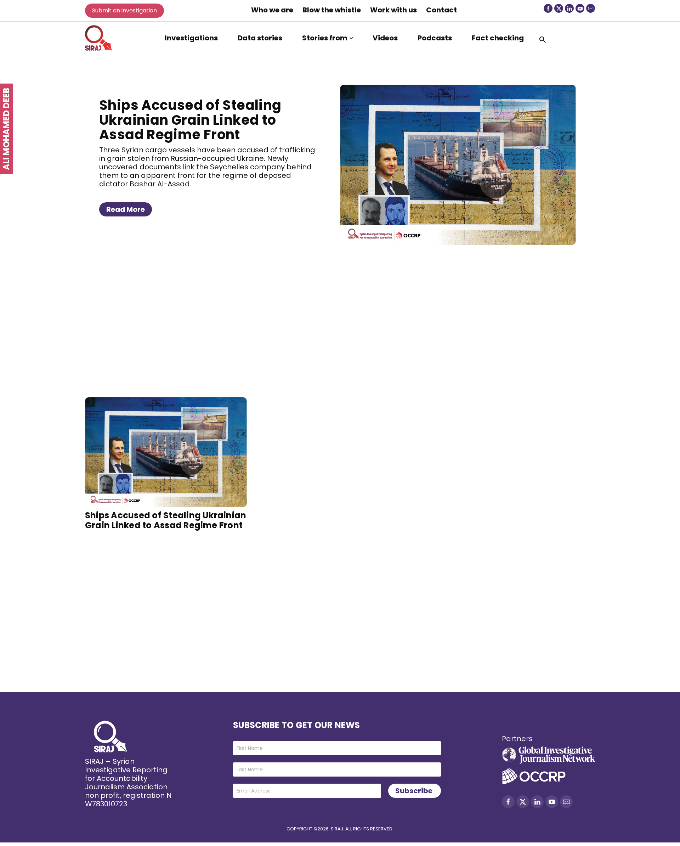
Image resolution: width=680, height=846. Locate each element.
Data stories (260, 38)
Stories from (324, 38)
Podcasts (435, 38)
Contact (441, 10)
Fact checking (498, 38)
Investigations (191, 38)
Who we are (272, 10)
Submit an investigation (124, 10)
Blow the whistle (331, 10)
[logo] (98, 38)
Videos (385, 38)
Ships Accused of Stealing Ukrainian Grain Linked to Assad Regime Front (190, 120)
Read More (125, 209)
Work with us (393, 10)
